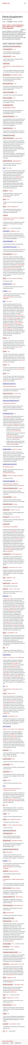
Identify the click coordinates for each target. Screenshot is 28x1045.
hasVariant (10, 551)
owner (4, 997)
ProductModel (15, 444)
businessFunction (12, 701)
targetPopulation (8, 128)
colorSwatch (6, 231)
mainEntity (13, 992)
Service (18, 509)
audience (5, 190)
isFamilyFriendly (7, 504)
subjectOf (5, 1024)
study (4, 912)
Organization (14, 206)
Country (15, 254)
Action (14, 1005)
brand (4, 206)
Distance (9, 278)
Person (17, 997)
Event (19, 1024)
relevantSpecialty (8, 905)
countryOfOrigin (7, 254)
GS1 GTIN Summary (20, 369)
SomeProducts (9, 436)
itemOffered (6, 713)
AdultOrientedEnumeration (9, 386)
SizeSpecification (7, 790)
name (4, 995)
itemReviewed (12, 666)
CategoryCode (6, 218)
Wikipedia (18, 177)
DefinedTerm (12, 567)
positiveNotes (15, 663)
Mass (9, 819)
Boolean (14, 56)
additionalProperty (8, 138)
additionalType (7, 921)
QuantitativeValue (17, 278)
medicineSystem (7, 888)
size (4, 786)
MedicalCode (9, 852)
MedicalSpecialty (18, 905)
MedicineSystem (16, 888)
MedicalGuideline (14, 871)
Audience (11, 190)
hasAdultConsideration (9, 383)
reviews (20, 783)
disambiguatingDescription (10, 952)
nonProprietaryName (8, 92)
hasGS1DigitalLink (9, 329)
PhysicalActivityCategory (17, 218)
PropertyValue (18, 138)
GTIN (17, 304)
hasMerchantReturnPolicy (9, 464)
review (4, 780)
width (6, 800)
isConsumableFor (7, 497)
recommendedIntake (8, 105)
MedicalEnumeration (18, 66)
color (4, 228)
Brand (8, 206)
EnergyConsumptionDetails (9, 403)
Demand (9, 693)
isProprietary (7, 56)
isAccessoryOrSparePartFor (10, 488)
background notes (11, 974)
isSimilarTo (6, 517)
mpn (4, 647)
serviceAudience (7, 196)
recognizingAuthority (9, 896)
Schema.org (5, 3)
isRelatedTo (6, 509)
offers (5, 693)
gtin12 (18, 322)
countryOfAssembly (8, 241)
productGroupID (13, 484)
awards (4, 203)
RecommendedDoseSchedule (9, 107)
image (4, 977)
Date (13, 759)
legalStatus (6, 63)
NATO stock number (13, 689)
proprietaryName (7, 98)
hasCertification (7, 393)
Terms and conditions (7, 1041)
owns (12, 1002)
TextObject (17, 946)
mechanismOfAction (8, 83)
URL (11, 168)
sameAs (4, 1013)
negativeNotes (7, 654)
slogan (5, 813)
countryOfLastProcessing (9, 247)
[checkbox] (14, 30)
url (21, 614)
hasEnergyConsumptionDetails (11, 400)
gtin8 (14, 322)
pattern (5, 716)
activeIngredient (7, 49)
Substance (19, 26)
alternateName (7, 943)
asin (4, 168)
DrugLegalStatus (7, 66)
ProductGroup (6, 485)
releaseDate (6, 771)
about (8, 1028)
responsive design (12, 609)
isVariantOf (20, 485)
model (4, 632)
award (4, 199)
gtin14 (6, 324)
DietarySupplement (18, 25)
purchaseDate (6, 764)
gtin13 (21, 322)
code (4, 852)
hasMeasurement (7, 449)
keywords (5, 567)
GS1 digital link (8, 416)
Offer (19, 606)
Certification (17, 393)
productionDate (7, 759)
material (5, 589)
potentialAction (7, 1005)
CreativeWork (20, 264)
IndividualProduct (16, 430)
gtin (4, 301)
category (5, 215)
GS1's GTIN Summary (9, 318)
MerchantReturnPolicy (8, 467)
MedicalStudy (10, 912)
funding (5, 291)
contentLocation (15, 267)
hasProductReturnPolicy (9, 472)
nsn (4, 686)
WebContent (21, 657)
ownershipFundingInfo (8, 297)
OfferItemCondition (17, 554)
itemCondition (7, 554)
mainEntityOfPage (8, 984)
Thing (4, 25)
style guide (10, 941)
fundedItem (5, 298)
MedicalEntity (11, 26)
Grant (9, 291)
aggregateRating (7, 161)
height (5, 475)
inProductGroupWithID (9, 481)
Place (14, 284)
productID (5, 750)
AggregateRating (17, 161)
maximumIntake (7, 75)
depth (4, 278)
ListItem (11, 657)
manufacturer (6, 583)
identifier (6, 964)
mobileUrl (5, 596)
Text (14, 49)
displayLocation (7, 284)
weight (18, 800)
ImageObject (13, 231)
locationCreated (7, 269)
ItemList (5, 657)
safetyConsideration (8, 116)
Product (9, 25)
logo (4, 577)
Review (16, 664)
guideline (5, 871)
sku (4, 805)
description (6, 946)
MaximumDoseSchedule (17, 75)
